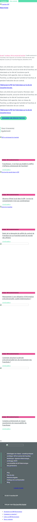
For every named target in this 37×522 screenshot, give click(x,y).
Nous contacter (8, 519)
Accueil (2, 55)
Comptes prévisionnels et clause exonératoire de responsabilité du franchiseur (14, 423)
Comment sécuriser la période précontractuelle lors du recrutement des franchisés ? (17, 360)
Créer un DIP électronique (11, 517)
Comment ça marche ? (10, 514)
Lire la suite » (6, 169)
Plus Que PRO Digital (19, 504)
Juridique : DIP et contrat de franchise (15, 55)
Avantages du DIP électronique (13, 511)
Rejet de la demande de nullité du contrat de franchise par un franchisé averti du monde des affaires (18, 236)
